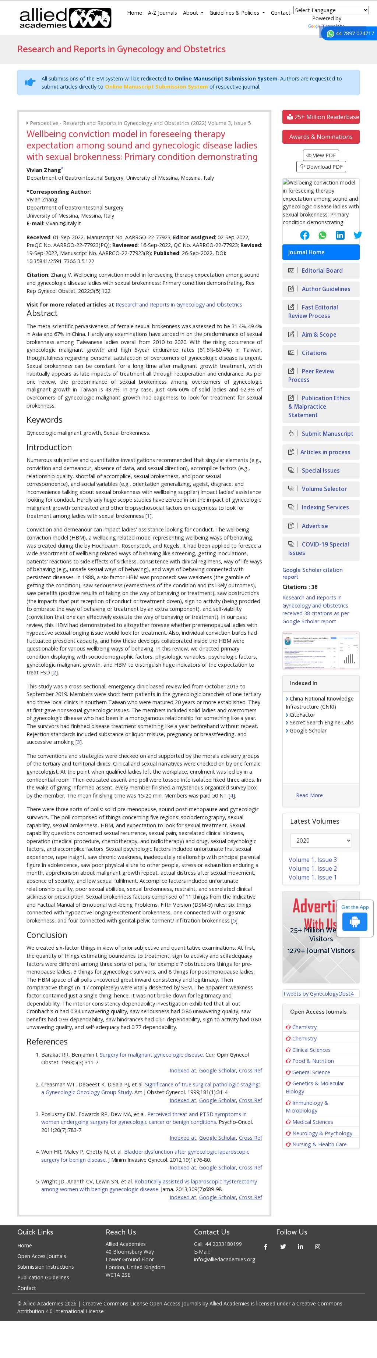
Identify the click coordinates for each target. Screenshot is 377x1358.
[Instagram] (317, 1246)
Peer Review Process (311, 376)
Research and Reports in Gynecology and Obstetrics (179, 304)
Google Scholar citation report (312, 573)
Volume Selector (323, 489)
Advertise (314, 526)
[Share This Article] (299, 235)
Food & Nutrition (313, 1060)
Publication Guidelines (43, 1277)
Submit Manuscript (326, 434)
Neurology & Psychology (322, 1133)
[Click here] (321, 650)
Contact (280, 12)
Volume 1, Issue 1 (313, 877)
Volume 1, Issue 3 (313, 860)
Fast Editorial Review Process (313, 312)
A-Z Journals (162, 12)
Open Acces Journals (41, 1256)
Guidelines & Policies (235, 12)
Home (134, 12)
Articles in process (325, 452)
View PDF (323, 155)
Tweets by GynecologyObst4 (318, 993)
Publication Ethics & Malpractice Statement (319, 406)
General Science (311, 1072)
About (191, 12)
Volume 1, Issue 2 (313, 868)
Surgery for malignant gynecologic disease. (152, 1054)
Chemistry (304, 1027)
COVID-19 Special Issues (318, 549)
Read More (309, 795)
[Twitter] (282, 1246)
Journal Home (306, 252)
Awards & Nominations (321, 137)
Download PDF (324, 166)
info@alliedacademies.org (224, 1259)
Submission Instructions (45, 1266)
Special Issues (320, 470)
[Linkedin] (300, 1246)
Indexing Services (324, 507)
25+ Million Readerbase (326, 117)
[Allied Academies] (65, 18)
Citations (313, 353)
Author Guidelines (325, 289)
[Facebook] (265, 1246)
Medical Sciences (312, 1121)
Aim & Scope (318, 334)
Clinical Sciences (311, 1049)
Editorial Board (321, 271)
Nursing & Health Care (319, 1144)
